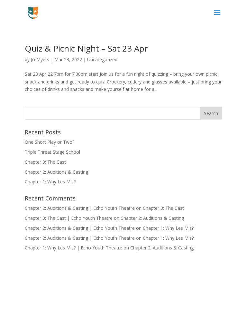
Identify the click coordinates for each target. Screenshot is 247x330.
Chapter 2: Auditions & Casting (56, 172)
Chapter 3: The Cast (45, 162)
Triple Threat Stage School (52, 152)
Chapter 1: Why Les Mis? (50, 182)
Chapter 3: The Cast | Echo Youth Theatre (69, 218)
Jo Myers (40, 59)
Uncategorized (102, 59)
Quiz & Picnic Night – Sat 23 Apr (86, 48)
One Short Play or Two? (49, 142)
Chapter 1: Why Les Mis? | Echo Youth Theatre (73, 248)
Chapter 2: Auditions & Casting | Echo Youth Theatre (80, 208)
